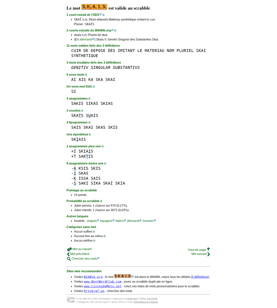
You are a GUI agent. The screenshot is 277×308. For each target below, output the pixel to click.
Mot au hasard (82, 249)
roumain (147, 220)
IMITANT (126, 50)
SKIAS (107, 103)
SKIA (120, 183)
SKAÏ (78, 19)
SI (73, 91)
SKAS (77, 115)
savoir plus (132, 298)
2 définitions (200, 276)
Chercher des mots (84, 258)
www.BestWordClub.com (103, 281)
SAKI (83, 183)
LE (139, 50)
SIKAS (92, 103)
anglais (92, 220)
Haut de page (197, 249)
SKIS (113, 127)
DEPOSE (98, 50)
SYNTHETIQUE (84, 55)
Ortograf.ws (94, 291)
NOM (170, 50)
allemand (86, 39)
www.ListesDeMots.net (103, 286)
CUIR (76, 50)
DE (85, 50)
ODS (96, 14)
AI (73, 79)
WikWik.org (103, 30)
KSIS (83, 168)
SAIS (92, 115)
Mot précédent (79, 254)
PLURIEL (185, 50)
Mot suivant (199, 254)
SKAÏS (89, 24)
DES (111, 50)
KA (90, 79)
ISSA (83, 178)
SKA (99, 79)
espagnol (106, 220)
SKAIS (78, 139)
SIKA (96, 183)
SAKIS (77, 103)
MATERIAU (154, 50)
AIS (82, 79)
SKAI (201, 50)
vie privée (152, 298)
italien (120, 220)
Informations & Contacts (146, 302)
